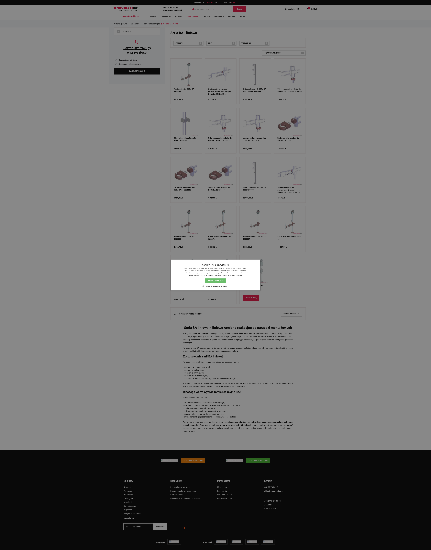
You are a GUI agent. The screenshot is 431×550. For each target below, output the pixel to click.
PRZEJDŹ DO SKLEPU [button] (215, 280)
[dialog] (215, 275)
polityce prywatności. (235, 275)
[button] (215, 286)
